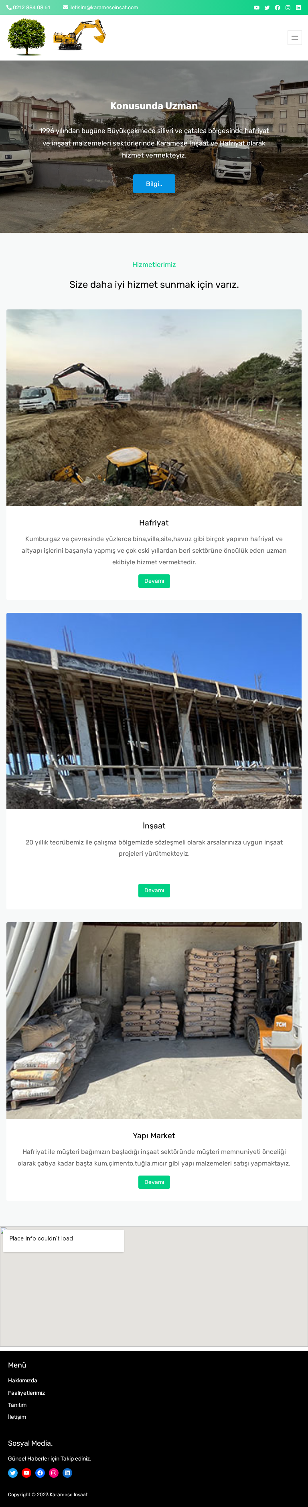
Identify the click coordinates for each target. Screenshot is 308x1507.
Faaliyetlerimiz (26, 1393)
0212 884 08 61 (31, 7)
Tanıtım (17, 1405)
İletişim (17, 1417)
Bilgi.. (154, 184)
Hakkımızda (22, 1380)
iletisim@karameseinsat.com (103, 7)
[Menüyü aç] (295, 37)
